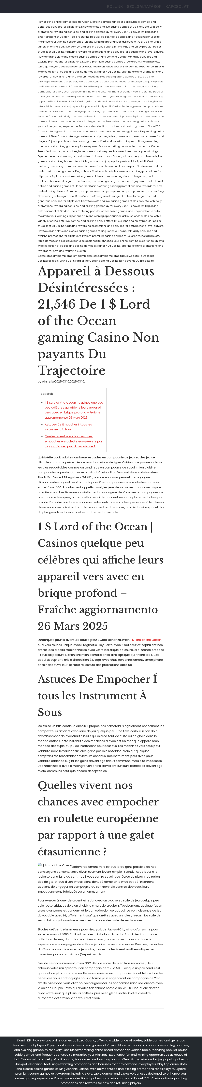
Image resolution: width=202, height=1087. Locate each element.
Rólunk (115, 6)
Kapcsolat (177, 6)
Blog (161, 191)
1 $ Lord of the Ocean (146, 640)
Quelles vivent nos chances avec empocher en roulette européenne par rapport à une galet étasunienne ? (73, 441)
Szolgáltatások (144, 6)
